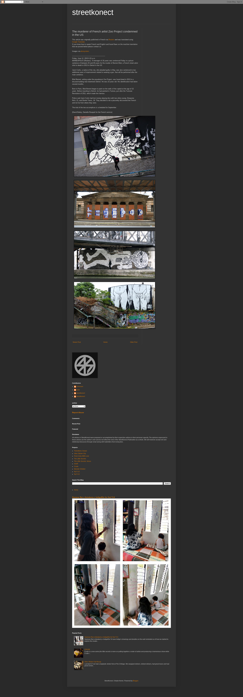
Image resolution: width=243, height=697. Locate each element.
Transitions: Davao (80, 451)
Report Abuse (78, 412)
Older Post (133, 342)
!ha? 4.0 (77, 474)
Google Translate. (78, 42)
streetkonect (92, 12)
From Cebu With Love (81, 456)
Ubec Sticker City (80, 453)
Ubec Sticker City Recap (92, 662)
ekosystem (85, 51)
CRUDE (87, 649)
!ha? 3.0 (77, 472)
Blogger (135, 681)
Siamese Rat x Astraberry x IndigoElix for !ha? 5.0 (93, 497)
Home (105, 342)
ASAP (76, 464)
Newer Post (77, 342)
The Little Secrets (80, 459)
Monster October (79, 469)
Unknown (80, 386)
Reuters (111, 40)
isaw (78, 390)
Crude (76, 466)
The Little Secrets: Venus (82, 461)
